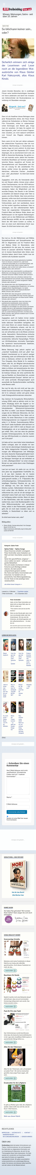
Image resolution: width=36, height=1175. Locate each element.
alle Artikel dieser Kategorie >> (13, 584)
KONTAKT (27, 1132)
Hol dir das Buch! (18, 892)
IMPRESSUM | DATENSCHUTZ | (12, 1132)
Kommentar (11, 776)
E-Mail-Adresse (12, 804)
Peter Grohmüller (15, 600)
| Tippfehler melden (22, 591)
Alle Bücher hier (18, 895)
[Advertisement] (18, 85)
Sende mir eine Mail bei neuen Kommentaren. (17, 819)
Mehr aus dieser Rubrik (12, 1116)
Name (9, 797)
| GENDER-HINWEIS (25, 1136)
